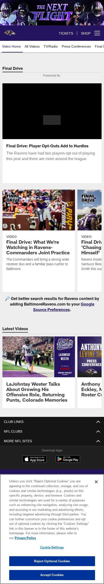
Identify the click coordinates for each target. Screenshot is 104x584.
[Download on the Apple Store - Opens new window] (34, 460)
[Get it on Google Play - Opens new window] (67, 462)
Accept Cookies (52, 575)
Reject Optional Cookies (52, 561)
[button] (52, 120)
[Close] (96, 482)
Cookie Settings (52, 547)
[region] (52, 529)
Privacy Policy (25, 538)
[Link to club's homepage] (9, 31)
